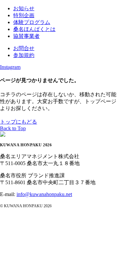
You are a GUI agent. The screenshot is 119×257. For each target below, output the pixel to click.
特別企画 (23, 15)
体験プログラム (31, 22)
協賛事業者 (26, 36)
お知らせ (23, 8)
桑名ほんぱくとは (34, 29)
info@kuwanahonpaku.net (44, 194)
